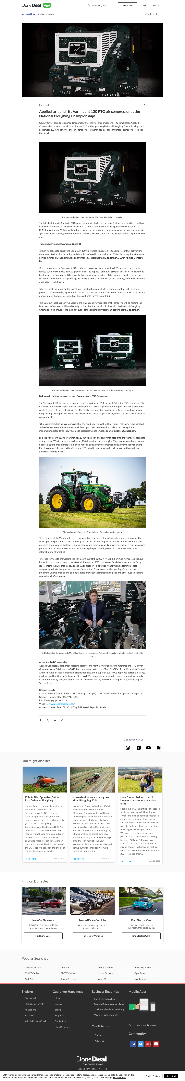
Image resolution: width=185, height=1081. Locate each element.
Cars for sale (31, 998)
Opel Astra (139, 973)
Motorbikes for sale (34, 1003)
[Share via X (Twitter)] (47, 720)
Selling (58, 1009)
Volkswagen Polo (142, 967)
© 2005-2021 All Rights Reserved (92, 1069)
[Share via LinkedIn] (54, 720)
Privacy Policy (119, 1077)
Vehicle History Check (35, 1021)
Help (57, 998)
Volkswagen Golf (33, 967)
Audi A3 (102, 979)
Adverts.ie (100, 1041)
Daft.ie (98, 1035)
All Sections (30, 1009)
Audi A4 (29, 979)
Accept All (171, 1076)
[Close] (181, 1076)
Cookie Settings (153, 1076)
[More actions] (144, 105)
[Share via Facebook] (40, 720)
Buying (58, 1003)
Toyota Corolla (105, 967)
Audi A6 (65, 967)
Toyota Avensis (68, 979)
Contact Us (60, 1021)
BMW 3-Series (68, 973)
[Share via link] (61, 720)
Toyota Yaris (140, 979)
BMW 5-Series (32, 973)
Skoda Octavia (105, 973)
